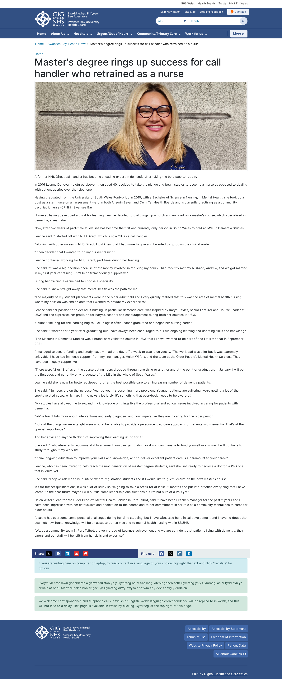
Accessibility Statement (229, 629)
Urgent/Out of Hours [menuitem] (113, 34)
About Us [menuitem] (58, 34)
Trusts (222, 3)
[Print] (85, 553)
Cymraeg (240, 11)
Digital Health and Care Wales (225, 674)
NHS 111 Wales (238, 3)
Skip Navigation (170, 11)
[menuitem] (68, 34)
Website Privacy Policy (205, 645)
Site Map (190, 11)
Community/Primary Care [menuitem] (157, 34)
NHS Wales (188, 3)
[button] (49, 553)
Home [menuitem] (41, 34)
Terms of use (196, 637)
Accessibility (197, 629)
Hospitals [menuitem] (81, 34)
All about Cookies (229, 654)
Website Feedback (211, 11)
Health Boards (206, 3)
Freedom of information (228, 637)
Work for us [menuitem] (194, 34)
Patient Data (237, 645)
